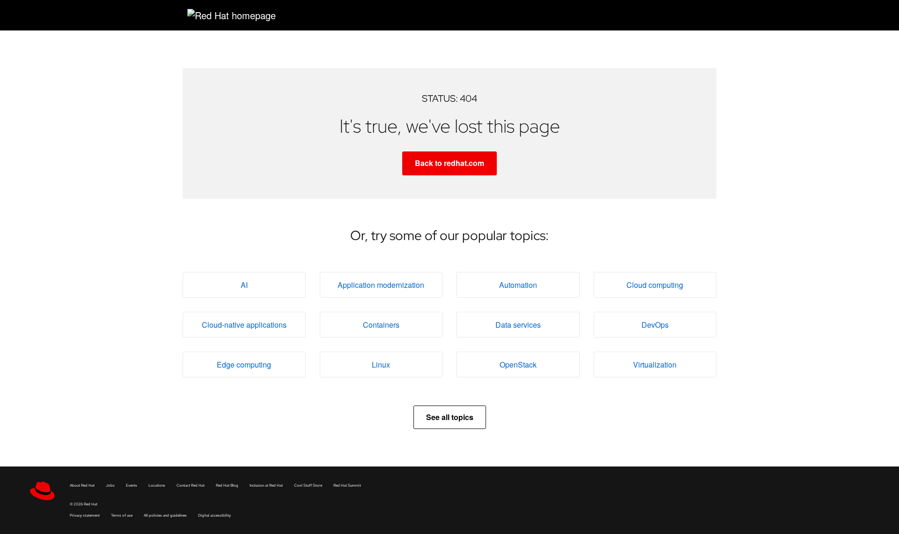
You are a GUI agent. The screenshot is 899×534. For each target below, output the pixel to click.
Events (131, 485)
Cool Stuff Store (308, 485)
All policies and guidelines (165, 515)
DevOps (655, 324)
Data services (518, 324)
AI (244, 284)
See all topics (449, 417)
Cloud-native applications (244, 324)
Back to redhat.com (449, 163)
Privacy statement (85, 515)
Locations (156, 485)
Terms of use (122, 515)
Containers (381, 324)
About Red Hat (82, 485)
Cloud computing (654, 284)
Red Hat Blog (227, 485)
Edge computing (244, 364)
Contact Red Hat (191, 485)
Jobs (110, 485)
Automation (518, 284)
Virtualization (655, 364)
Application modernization (381, 284)
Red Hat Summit (347, 485)
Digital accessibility (214, 515)
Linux (381, 364)
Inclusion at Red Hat (266, 485)
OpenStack (518, 364)
